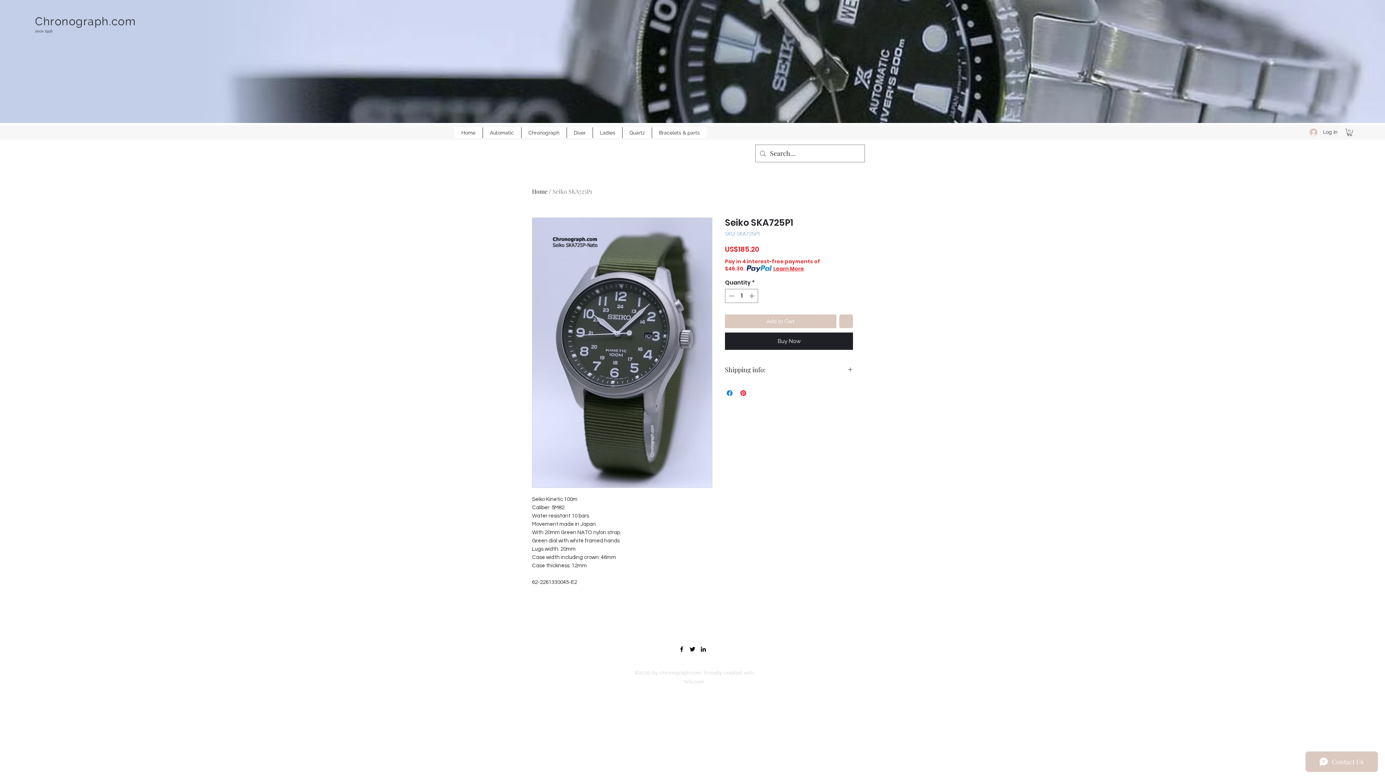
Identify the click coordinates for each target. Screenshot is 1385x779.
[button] (1349, 132)
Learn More (788, 268)
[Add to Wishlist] (846, 321)
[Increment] (752, 296)
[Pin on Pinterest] (743, 393)
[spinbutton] (742, 296)
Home (540, 191)
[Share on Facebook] (729, 393)
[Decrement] (731, 296)
